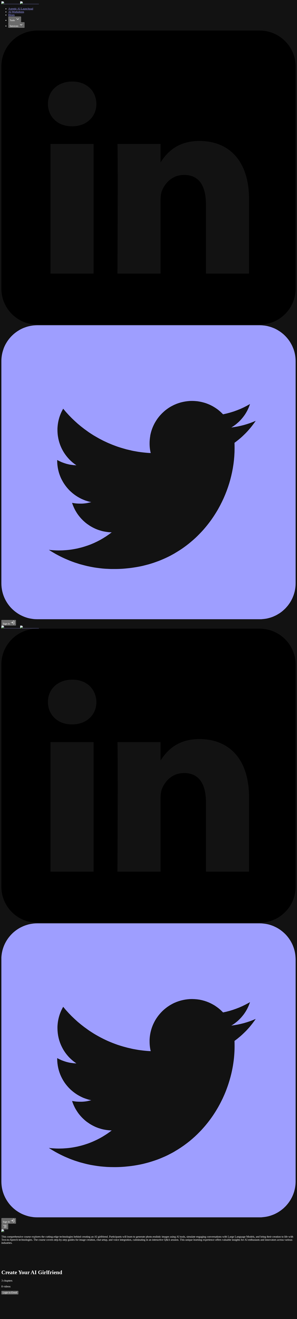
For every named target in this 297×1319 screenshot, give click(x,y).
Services (14, 26)
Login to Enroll (10, 1292)
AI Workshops (16, 11)
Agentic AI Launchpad (20, 8)
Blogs (11, 14)
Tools (12, 20)
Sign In (6, 623)
